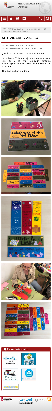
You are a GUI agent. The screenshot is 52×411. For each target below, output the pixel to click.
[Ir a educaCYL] (26, 403)
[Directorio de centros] (29, 366)
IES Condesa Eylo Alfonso (29, 5)
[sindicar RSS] (49, 399)
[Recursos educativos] (11, 381)
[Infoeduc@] (11, 390)
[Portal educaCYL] (11, 366)
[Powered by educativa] (6, 399)
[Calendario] (29, 381)
